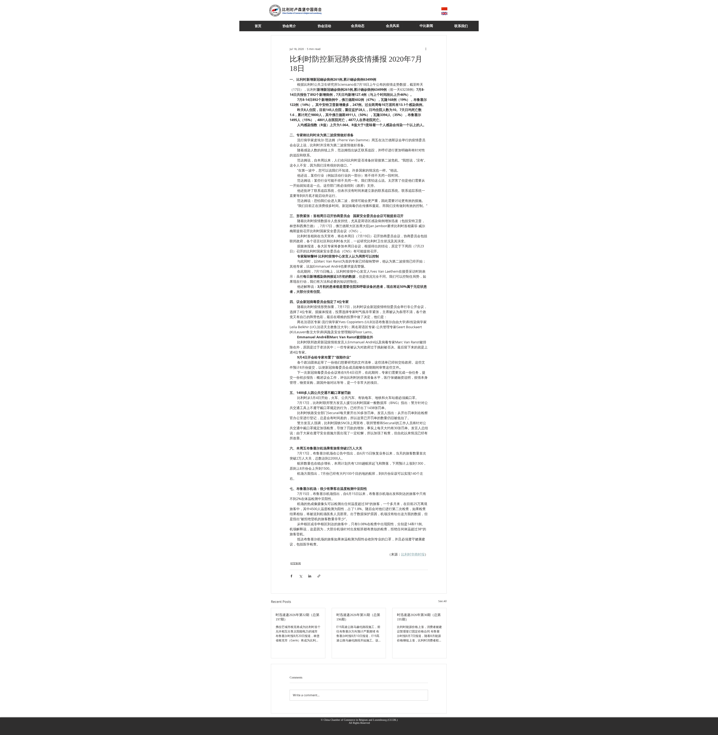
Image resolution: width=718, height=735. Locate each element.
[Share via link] (319, 576)
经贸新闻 (295, 563)
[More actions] (426, 49)
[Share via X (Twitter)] (300, 576)
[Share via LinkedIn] (310, 576)
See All (442, 601)
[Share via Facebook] (291, 576)
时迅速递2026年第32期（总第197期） (297, 617)
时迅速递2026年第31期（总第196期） (358, 617)
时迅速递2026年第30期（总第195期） (419, 617)
